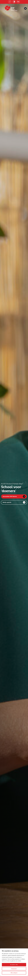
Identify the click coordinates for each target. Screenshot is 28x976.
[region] (14, 962)
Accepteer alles (14, 964)
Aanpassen (14, 968)
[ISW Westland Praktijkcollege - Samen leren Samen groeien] (11, 8)
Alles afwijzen (14, 972)
